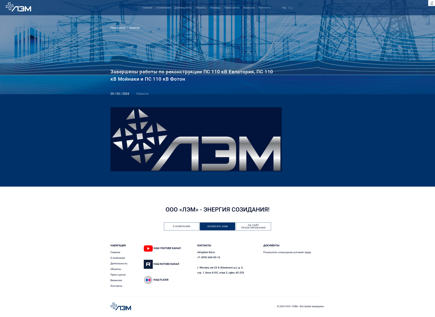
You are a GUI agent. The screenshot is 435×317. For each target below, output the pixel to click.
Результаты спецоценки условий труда (287, 252)
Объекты (201, 7)
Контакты (265, 7)
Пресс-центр (231, 7)
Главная (147, 7)
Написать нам (217, 226)
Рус (284, 7)
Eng (290, 7)
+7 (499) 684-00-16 (208, 257)
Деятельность (183, 7)
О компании (163, 7)
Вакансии (249, 7)
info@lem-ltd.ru (206, 252)
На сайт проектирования (253, 226)
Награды (215, 7)
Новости (134, 27)
